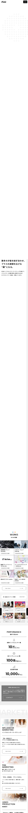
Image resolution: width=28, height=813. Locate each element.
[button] (1, 611)
